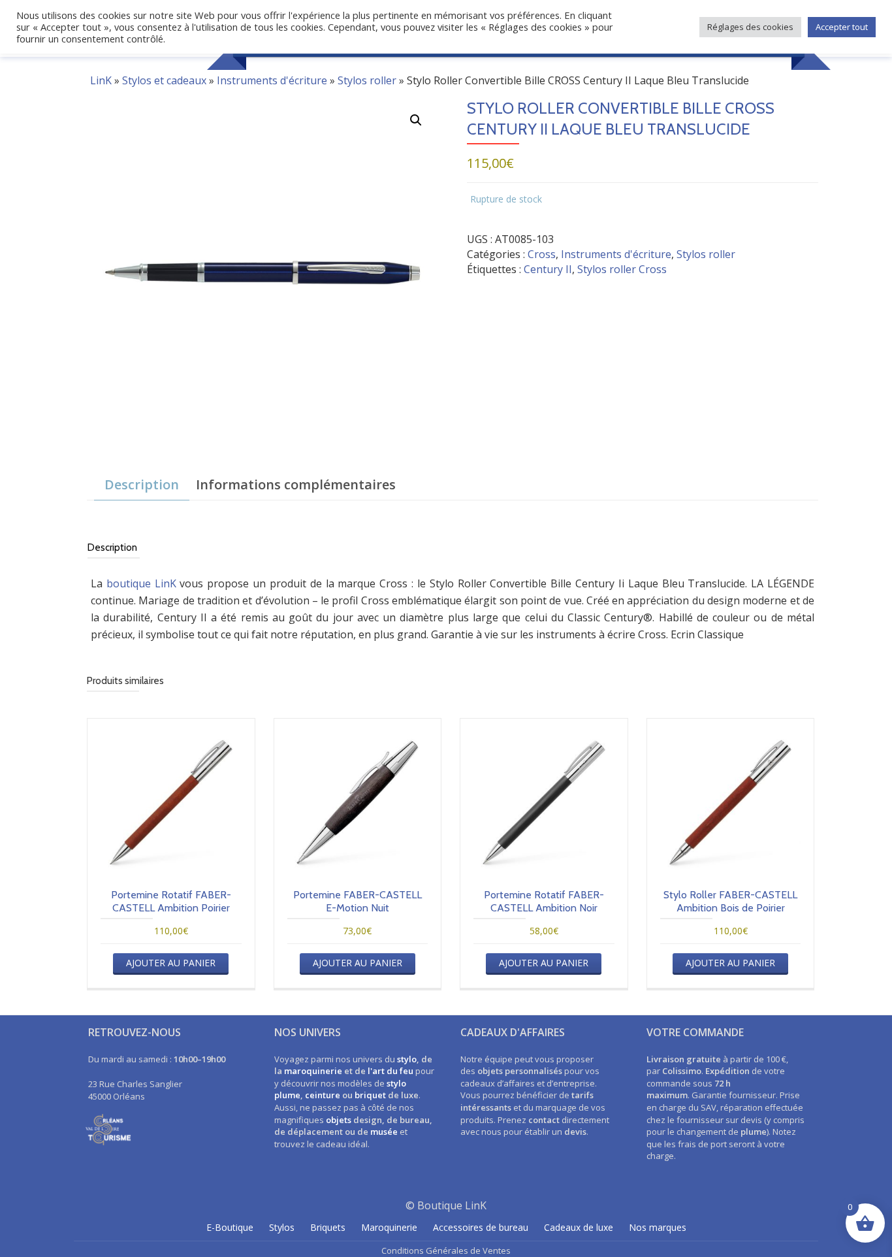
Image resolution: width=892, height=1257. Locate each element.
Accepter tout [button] (842, 27)
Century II (548, 269)
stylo (407, 1059)
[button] (416, 120)
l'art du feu (390, 1071)
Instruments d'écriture (272, 80)
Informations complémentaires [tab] (296, 484)
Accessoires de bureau (480, 1227)
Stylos (282, 1227)
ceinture (322, 1095)
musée (384, 1131)
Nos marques (657, 1227)
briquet (370, 1095)
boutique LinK (141, 583)
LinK (101, 80)
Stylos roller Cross (622, 269)
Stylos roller (367, 80)
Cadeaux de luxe (578, 1227)
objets (338, 1120)
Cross (542, 254)
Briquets (327, 1227)
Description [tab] (141, 484)
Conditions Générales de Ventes (446, 1250)
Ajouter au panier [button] (170, 962)
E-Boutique (229, 1227)
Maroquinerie (389, 1227)
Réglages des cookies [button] (750, 27)
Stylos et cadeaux (164, 80)
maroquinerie (313, 1071)
